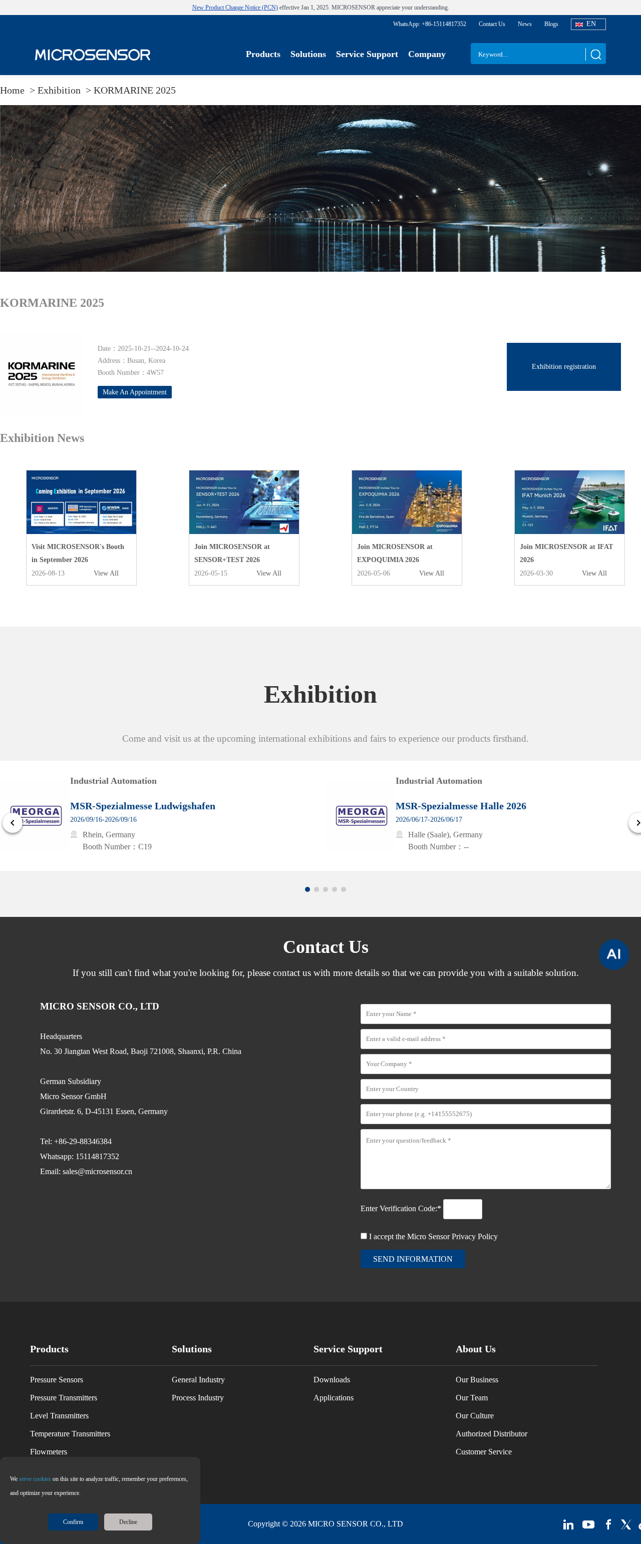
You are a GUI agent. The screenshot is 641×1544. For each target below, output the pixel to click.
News (525, 24)
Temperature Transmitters (70, 1433)
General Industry (198, 1379)
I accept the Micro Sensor (433, 1236)
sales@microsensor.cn (97, 1171)
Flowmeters (48, 1451)
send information (413, 1259)
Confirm (73, 1521)
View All (106, 573)
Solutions (308, 54)
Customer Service (484, 1451)
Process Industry (198, 1397)
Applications (333, 1397)
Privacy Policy (475, 1236)
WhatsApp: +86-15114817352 (429, 24)
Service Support (367, 54)
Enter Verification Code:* (402, 1208)
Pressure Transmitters (63, 1397)
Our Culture (475, 1415)
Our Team (472, 1397)
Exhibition (60, 90)
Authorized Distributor (491, 1433)
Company (427, 54)
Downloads (331, 1379)
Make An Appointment (135, 392)
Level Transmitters (59, 1415)
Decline (128, 1521)
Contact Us (492, 24)
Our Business (477, 1379)
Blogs (551, 24)
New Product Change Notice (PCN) (235, 7)
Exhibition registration (564, 366)
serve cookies (35, 1478)
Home (13, 90)
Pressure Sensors (56, 1379)
